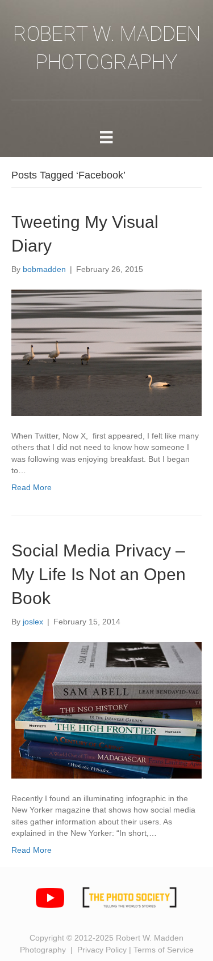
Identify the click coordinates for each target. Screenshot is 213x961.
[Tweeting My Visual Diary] (106, 353)
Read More (31, 487)
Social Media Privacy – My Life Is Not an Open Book (98, 574)
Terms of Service (163, 949)
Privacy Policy (102, 949)
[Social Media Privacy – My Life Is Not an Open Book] (106, 710)
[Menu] (106, 137)
